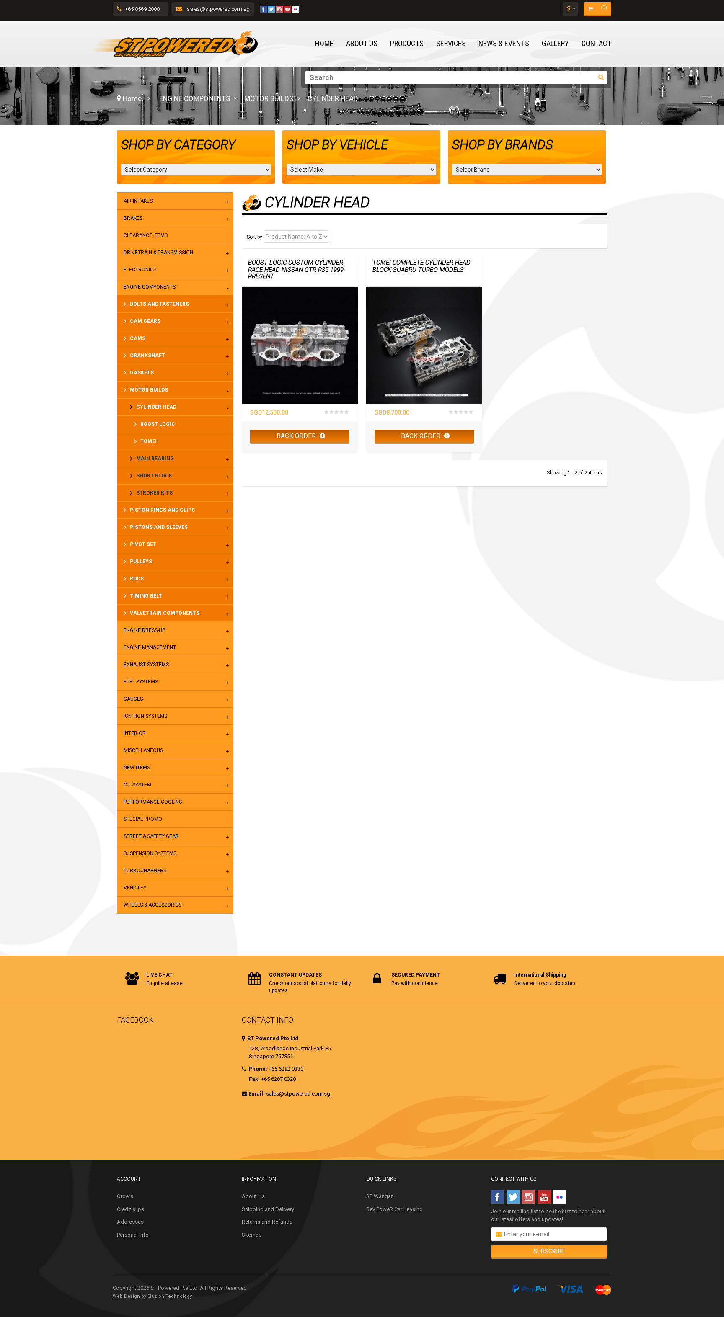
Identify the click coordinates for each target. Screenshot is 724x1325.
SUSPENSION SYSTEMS (150, 853)
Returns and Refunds (267, 1222)
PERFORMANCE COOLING (153, 802)
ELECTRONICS (140, 270)
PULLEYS (141, 562)
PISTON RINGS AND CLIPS (162, 510)
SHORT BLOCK (154, 476)
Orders (125, 1196)
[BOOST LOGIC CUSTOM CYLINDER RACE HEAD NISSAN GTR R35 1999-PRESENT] (300, 345)
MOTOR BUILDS (268, 98)
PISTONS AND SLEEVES (159, 527)
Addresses (130, 1222)
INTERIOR (135, 733)
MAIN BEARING (155, 458)
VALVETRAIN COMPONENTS (164, 613)
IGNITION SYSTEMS (145, 716)
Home (131, 98)
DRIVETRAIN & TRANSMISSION (158, 252)
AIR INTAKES (138, 201)
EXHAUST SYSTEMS (146, 665)
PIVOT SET (143, 544)
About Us (253, 1196)
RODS (137, 579)
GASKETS (142, 373)
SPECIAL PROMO (143, 819)
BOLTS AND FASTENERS (159, 304)
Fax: (254, 1079)
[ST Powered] (175, 43)
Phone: (257, 1069)
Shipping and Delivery (268, 1209)
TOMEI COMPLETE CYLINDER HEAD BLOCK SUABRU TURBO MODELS (421, 266)
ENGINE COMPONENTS (194, 98)
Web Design (126, 1296)
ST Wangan (380, 1196)
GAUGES (133, 699)
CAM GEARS (145, 321)
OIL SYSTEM (137, 785)
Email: (256, 1093)
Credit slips (130, 1209)
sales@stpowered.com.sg (218, 9)
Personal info (133, 1235)
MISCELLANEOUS (143, 750)
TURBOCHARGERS (145, 871)
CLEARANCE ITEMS (146, 235)
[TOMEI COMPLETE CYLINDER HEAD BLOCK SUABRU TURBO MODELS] (424, 345)
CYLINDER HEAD (156, 407)
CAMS (137, 338)
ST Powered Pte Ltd (272, 1038)
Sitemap (252, 1235)
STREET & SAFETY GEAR (151, 836)
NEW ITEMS (137, 768)
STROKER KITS (154, 493)
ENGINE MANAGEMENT (150, 647)
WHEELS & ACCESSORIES (152, 905)
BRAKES (133, 218)
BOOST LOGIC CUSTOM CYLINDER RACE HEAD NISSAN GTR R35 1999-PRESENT (296, 269)
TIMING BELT (146, 596)
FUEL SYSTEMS (141, 682)
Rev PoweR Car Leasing (394, 1209)
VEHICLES (135, 888)
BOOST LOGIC (157, 424)
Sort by (254, 237)
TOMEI (148, 441)
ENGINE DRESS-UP (144, 630)
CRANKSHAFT (147, 355)
